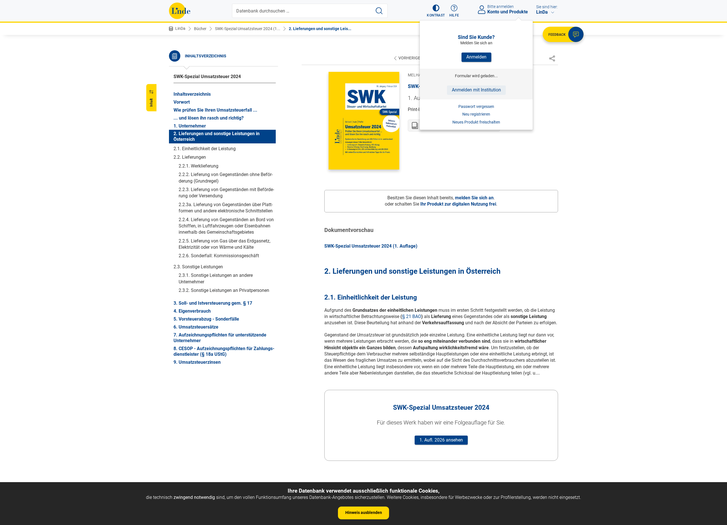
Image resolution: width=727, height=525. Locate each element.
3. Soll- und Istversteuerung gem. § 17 (213, 303)
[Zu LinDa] (179, 11)
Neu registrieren (476, 114)
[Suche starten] (379, 11)
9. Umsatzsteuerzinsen (197, 362)
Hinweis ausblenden (363, 512)
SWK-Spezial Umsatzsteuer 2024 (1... (247, 28)
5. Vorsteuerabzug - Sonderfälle (206, 318)
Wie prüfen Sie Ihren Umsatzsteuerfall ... (215, 109)
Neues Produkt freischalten (476, 122)
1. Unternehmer (190, 125)
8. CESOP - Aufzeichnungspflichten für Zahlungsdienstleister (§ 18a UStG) (224, 351)
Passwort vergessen (476, 106)
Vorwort (182, 101)
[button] (436, 11)
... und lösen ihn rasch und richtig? (209, 117)
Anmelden (476, 57)
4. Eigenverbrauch (192, 310)
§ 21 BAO (411, 316)
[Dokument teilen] (552, 58)
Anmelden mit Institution (476, 90)
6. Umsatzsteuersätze (196, 326)
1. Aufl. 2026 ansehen (441, 440)
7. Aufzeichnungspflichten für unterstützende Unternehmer (220, 337)
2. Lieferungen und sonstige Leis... (320, 28)
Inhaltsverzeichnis (192, 94)
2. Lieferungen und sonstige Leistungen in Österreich (217, 136)
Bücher (200, 28)
